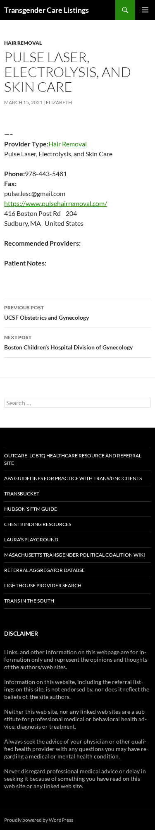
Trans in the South (29, 601)
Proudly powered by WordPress (38, 820)
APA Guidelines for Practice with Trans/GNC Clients (73, 478)
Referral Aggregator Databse (44, 570)
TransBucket (21, 493)
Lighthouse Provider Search (42, 585)
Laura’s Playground (31, 539)
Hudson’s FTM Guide (30, 509)
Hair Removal (23, 43)
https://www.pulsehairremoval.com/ (55, 203)
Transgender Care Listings (46, 9)
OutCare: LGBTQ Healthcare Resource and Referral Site (72, 459)
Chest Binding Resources (37, 524)
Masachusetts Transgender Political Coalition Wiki (74, 555)
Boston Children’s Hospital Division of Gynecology (68, 342)
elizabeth (59, 102)
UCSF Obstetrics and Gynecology (46, 312)
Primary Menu (145, 10)
